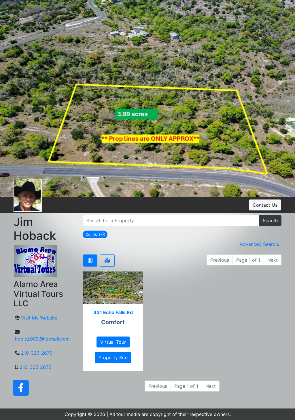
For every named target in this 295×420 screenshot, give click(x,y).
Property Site (113, 357)
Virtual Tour (113, 342)
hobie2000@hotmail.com (42, 339)
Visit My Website (39, 318)
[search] (171, 220)
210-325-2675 (36, 353)
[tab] (90, 260)
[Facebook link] (20, 387)
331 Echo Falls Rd (113, 312)
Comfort (96, 234)
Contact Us (265, 205)
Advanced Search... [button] (260, 244)
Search (270, 220)
